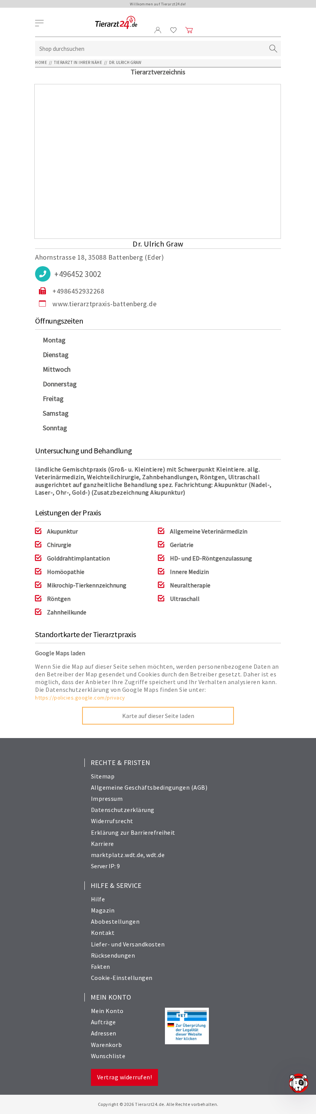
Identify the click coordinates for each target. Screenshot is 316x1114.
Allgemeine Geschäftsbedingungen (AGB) (149, 787)
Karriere (102, 843)
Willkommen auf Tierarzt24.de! (158, 4)
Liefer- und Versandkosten (128, 944)
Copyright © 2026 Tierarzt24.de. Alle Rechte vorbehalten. (158, 1104)
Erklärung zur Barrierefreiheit (133, 832)
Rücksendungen (113, 955)
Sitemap (103, 776)
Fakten (100, 966)
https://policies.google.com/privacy (80, 697)
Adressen (103, 1033)
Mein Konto (107, 1011)
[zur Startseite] (116, 23)
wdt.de (155, 855)
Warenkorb (106, 1045)
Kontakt (103, 932)
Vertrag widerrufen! (124, 1077)
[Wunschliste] (173, 30)
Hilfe (98, 899)
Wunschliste (108, 1056)
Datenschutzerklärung (123, 810)
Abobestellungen (115, 921)
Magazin (103, 910)
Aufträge (103, 1022)
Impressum (107, 798)
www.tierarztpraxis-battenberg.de (104, 303)
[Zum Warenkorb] (189, 30)
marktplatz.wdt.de (117, 855)
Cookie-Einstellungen (122, 977)
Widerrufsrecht (112, 821)
